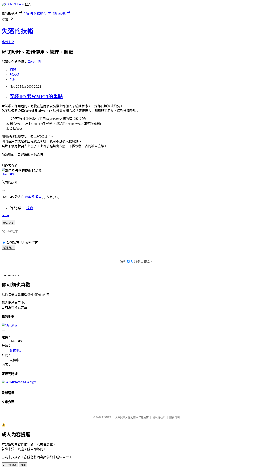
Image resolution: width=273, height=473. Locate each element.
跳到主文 (8, 42)
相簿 (13, 70)
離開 (23, 465)
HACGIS (8, 174)
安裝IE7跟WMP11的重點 (36, 96)
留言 (38, 197)
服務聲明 (174, 417)
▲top (5, 215)
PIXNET (106, 417)
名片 (13, 79)
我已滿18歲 (9, 465)
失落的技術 (18, 31)
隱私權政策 (158, 417)
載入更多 (8, 222)
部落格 (14, 74)
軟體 (29, 208)
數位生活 (34, 62)
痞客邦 (30, 197)
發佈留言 (8, 247)
